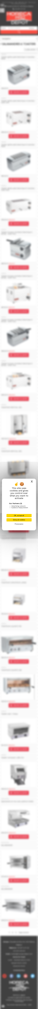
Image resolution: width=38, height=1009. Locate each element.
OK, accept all (19, 515)
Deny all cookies (19, 520)
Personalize (19, 524)
